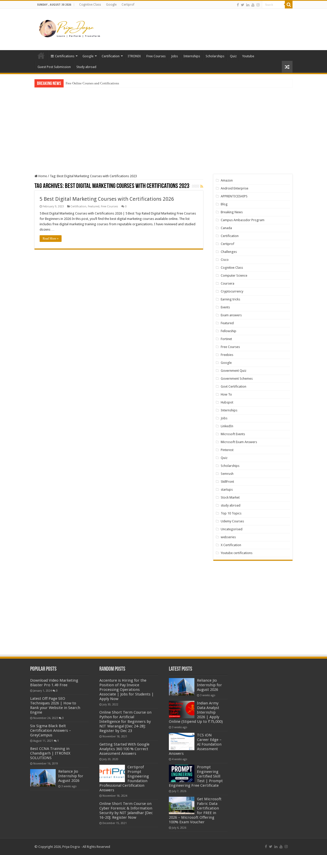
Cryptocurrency (232, 291)
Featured (93, 206)
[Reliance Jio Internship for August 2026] (43, 777)
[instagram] (258, 5)
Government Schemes (237, 378)
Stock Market (230, 497)
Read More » (51, 238)
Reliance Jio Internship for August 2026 (70, 776)
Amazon (227, 180)
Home (41, 55)
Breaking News (232, 212)
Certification (111, 56)
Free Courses (156, 56)
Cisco (225, 260)
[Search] (289, 4)
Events (225, 307)
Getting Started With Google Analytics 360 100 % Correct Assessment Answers (124, 749)
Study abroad (86, 67)
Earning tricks (230, 299)
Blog (224, 204)
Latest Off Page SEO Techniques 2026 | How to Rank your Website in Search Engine (55, 705)
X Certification (231, 545)
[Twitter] (242, 5)
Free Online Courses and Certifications (92, 83)
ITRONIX (134, 56)
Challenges (229, 252)
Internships (191, 56)
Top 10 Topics (231, 513)
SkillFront (227, 481)
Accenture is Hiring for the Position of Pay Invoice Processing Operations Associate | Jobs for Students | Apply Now (126, 689)
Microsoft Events (233, 434)
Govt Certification (233, 386)
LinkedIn (227, 426)
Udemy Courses (232, 521)
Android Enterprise (234, 188)
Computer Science (234, 275)
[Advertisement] (196, 25)
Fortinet (226, 339)
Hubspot (227, 402)
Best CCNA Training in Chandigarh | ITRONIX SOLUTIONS (50, 753)
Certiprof (128, 4)
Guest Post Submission (54, 67)
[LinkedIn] (248, 5)
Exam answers (231, 315)
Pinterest (227, 450)
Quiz (233, 56)
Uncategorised (231, 529)
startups (227, 489)
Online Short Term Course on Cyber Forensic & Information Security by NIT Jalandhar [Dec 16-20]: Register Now (126, 810)
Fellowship (228, 331)
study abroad (230, 505)
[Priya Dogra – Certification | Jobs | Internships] (70, 28)
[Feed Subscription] (201, 186)
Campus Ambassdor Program (242, 220)
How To (226, 394)
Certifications (64, 56)
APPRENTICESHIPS (234, 196)
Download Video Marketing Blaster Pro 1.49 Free (54, 682)
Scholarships (215, 56)
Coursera (227, 283)
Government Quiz (233, 371)
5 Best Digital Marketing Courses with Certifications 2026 (107, 199)
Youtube (248, 56)
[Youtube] (253, 5)
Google (111, 4)
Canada (226, 228)
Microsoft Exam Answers (239, 442)
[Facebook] (237, 5)
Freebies (227, 355)
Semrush (227, 474)
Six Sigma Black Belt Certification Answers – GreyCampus (50, 730)
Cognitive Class (90, 4)
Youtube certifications (236, 553)
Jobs (174, 56)
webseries (228, 537)
